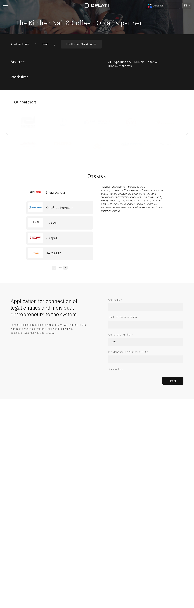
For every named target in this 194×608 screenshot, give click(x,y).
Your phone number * (120, 334)
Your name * (115, 299)
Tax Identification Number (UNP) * (128, 352)
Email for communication (122, 317)
